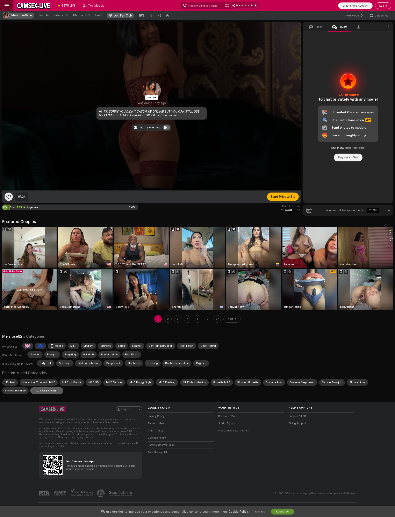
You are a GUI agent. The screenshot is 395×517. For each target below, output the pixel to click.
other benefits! (355, 147)
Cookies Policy (157, 437)
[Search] (227, 5)
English (125, 409)
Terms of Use (156, 423)
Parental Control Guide (161, 445)
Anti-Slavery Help (158, 452)
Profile (44, 15)
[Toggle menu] (6, 5)
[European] (40, 346)
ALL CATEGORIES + (47, 390)
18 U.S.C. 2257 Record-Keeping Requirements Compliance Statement (314, 493)
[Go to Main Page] (33, 5)
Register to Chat (348, 157)
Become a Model (228, 416)
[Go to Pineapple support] (101, 493)
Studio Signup (226, 423)
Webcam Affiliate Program (233, 430)
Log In (383, 5)
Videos (60, 15)
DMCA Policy (155, 430)
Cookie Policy (238, 511)
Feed (98, 15)
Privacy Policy (156, 416)
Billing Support (297, 423)
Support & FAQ (297, 416)
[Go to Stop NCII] (121, 493)
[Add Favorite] (9, 197)
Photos (81, 15)
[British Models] (27, 346)
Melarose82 (12, 336)
